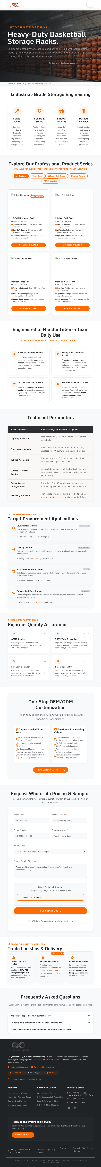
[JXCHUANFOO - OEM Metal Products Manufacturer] (17, 5)
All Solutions (21, 176)
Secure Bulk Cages (57, 176)
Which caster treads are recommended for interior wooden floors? (41, 1029)
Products (20, 83)
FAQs (84, 1148)
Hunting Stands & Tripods (18, 1093)
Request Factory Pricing (26, 63)
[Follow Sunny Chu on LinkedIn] (69, 1108)
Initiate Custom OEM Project (49, 770)
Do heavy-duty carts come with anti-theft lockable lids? (37, 1022)
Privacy (63, 1148)
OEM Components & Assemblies (50, 1097)
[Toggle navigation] (89, 5)
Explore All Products (18, 1105)
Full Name (19, 814)
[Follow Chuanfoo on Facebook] (75, 1108)
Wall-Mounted (51, 181)
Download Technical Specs (63, 63)
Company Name (60, 830)
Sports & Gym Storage (17, 1101)
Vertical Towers (78, 176)
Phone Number (21, 830)
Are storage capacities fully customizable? (31, 1015)
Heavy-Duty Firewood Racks (19, 1097)
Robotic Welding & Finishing (48, 1105)
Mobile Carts (37, 176)
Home (10, 83)
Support (90, 1148)
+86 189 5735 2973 (78, 1102)
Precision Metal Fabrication (48, 1093)
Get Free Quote (22, 1135)
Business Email (59, 814)
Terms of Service (76, 1149)
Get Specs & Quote (27, 245)
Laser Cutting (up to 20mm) (48, 1101)
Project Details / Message (26, 861)
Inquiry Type (19, 845)
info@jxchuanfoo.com (78, 1098)
